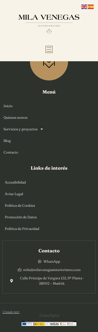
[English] (84, 6)
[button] (49, 49)
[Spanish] (91, 6)
